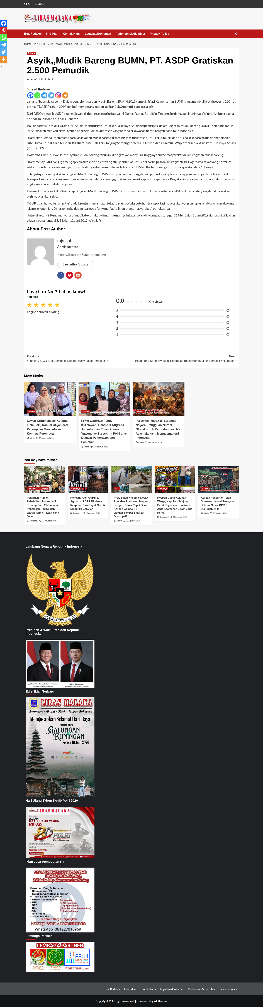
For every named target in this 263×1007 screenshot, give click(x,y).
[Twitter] (51, 95)
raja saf (33, 79)
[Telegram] (44, 95)
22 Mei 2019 (47, 79)
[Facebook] (30, 95)
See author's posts (75, 264)
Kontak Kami (71, 33)
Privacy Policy (159, 33)
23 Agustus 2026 (46, 438)
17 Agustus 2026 (155, 442)
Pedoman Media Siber (130, 33)
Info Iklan (52, 33)
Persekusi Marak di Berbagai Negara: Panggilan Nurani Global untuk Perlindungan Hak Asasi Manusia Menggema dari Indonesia (158, 429)
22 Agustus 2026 (100, 447)
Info (117, 489)
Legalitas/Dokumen (98, 33)
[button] (236, 34)
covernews (143, 1001)
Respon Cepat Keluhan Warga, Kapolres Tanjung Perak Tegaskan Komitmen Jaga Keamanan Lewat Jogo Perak (174, 505)
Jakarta (31, 53)
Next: (185, 359)
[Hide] (1, 66)
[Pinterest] (3, 30)
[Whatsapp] (37, 95)
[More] (65, 95)
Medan (205, 489)
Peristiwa (32, 489)
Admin (32, 438)
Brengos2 (34, 521)
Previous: (67, 359)
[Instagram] (58, 95)
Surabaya (44, 489)
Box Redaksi (33, 33)
